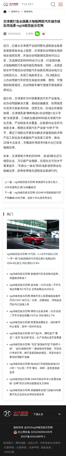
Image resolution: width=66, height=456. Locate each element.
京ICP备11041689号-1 (33, 436)
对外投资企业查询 (50, 442)
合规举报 (21, 447)
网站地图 (21, 442)
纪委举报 (9, 447)
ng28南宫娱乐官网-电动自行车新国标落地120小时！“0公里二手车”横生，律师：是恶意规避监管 (35, 368)
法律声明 (34, 447)
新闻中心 (15, 11)
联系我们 (8, 442)
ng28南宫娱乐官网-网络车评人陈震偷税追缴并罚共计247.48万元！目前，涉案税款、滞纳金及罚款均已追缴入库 (36, 300)
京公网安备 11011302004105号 (35, 432)
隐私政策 (46, 447)
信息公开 (33, 442)
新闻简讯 (28, 11)
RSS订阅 (9, 452)
